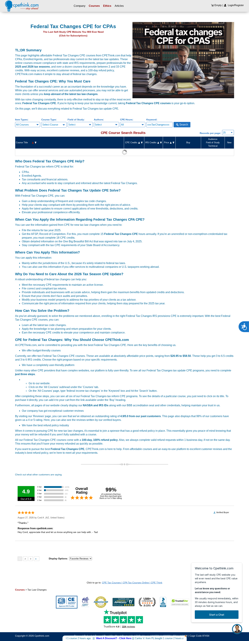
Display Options (58, 558)
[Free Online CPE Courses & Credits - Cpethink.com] (21, 6)
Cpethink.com (42, 635)
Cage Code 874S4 (199, 635)
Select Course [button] (50, 124)
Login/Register (235, 5)
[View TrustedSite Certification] (181, 602)
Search (183, 124)
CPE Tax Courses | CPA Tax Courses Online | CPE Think (132, 582)
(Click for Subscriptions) (73, 35)
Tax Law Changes (37, 589)
